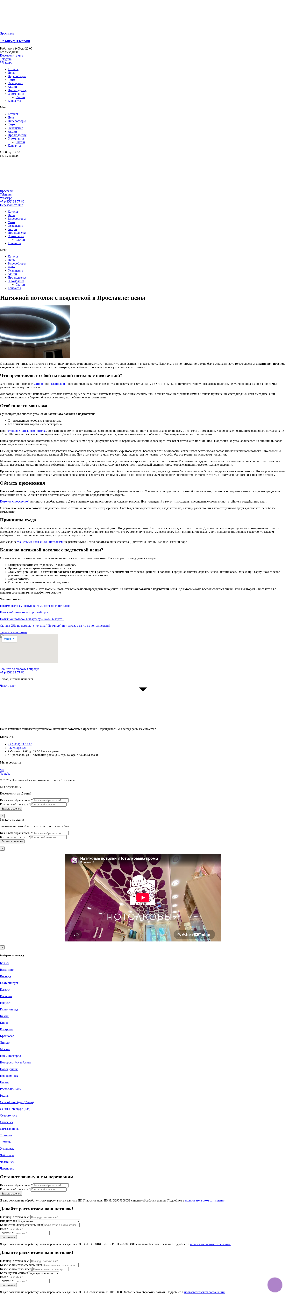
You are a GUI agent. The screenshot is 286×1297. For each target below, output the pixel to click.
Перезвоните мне (11, 205)
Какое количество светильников (21, 1265)
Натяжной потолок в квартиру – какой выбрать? (32, 619)
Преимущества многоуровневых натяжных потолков (35, 605)
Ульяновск (7, 1148)
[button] (11, 55)
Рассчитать (8, 1237)
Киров (4, 1022)
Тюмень (5, 1142)
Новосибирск (9, 1075)
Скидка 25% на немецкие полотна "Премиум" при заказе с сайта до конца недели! (55, 625)
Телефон (7, 1233)
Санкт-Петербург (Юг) (15, 1108)
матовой (39, 383)
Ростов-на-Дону (10, 1089)
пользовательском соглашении (205, 1200)
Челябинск (7, 1161)
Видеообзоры (17, 76)
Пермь (4, 1082)
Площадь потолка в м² (15, 1217)
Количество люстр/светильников (22, 1224)
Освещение (15, 83)
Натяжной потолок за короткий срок (24, 612)
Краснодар (7, 1036)
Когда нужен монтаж (14, 1273)
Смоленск (6, 1122)
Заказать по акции (12, 841)
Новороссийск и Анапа (15, 1062)
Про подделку (17, 90)
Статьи (20, 97)
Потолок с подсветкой (15, 501)
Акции (12, 86)
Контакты (14, 100)
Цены (11, 72)
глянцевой (58, 383)
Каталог (13, 69)
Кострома (6, 1029)
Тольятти (6, 1135)
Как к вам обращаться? (16, 800)
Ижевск (5, 989)
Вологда (5, 976)
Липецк (5, 1042)
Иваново (6, 996)
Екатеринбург (9, 983)
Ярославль (7, 33)
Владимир (7, 969)
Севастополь (8, 1115)
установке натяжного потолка (26, 430)
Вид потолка (8, 1221)
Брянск (4, 963)
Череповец (7, 1168)
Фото (11, 79)
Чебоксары (7, 1155)
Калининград (9, 1009)
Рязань (4, 1095)
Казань (4, 1016)
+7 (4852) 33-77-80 (15, 41)
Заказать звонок (11, 808)
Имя (4, 1229)
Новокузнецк (9, 1069)
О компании (16, 93)
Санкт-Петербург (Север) (17, 1102)
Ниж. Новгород (10, 1055)
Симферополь (9, 1128)
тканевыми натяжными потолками (40, 541)
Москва (5, 1049)
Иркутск (5, 1002)
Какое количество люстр (16, 1269)
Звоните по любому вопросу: (19, 670)
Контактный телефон (15, 804)
